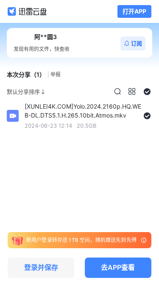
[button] (117, 91)
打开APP (134, 11)
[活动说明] (143, 240)
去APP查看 (118, 267)
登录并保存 (41, 267)
